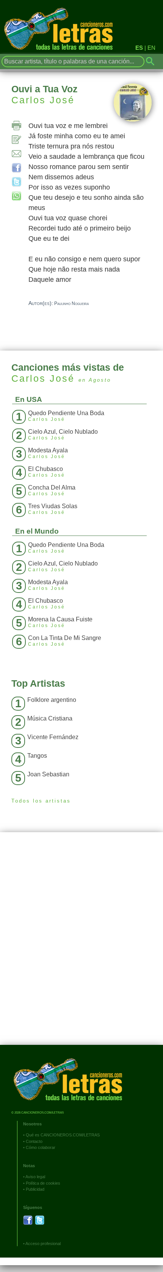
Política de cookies (43, 1183)
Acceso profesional (43, 1243)
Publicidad (35, 1189)
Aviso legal (35, 1176)
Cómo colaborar (40, 1147)
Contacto (34, 1141)
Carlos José (43, 100)
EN (151, 47)
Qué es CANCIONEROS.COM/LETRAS (63, 1135)
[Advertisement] (81, 944)
